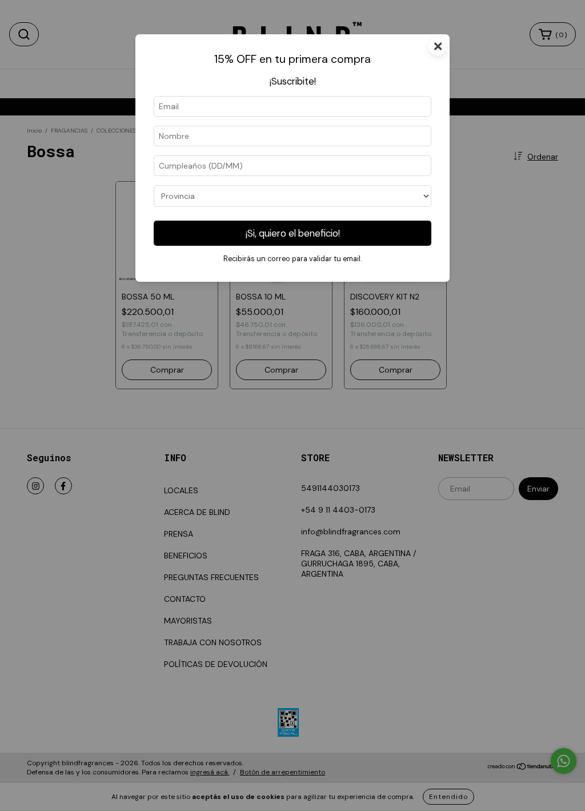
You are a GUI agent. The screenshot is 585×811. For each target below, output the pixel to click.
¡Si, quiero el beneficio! (293, 233)
